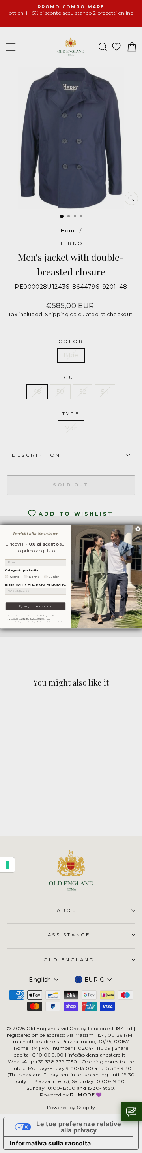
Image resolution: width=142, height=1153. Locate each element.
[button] (131, 1111)
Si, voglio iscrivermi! (35, 606)
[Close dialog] (138, 529)
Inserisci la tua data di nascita (35, 585)
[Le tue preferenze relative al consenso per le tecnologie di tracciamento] (7, 864)
